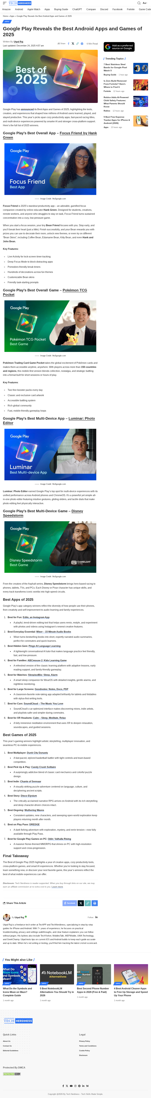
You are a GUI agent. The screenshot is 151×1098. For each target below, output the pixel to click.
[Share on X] (73, 43)
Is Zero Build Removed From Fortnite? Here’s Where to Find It (115, 84)
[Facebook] (63, 1086)
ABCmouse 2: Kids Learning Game (47, 660)
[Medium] (87, 1086)
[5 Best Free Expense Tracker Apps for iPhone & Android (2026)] (140, 120)
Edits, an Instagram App (36, 617)
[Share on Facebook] (68, 43)
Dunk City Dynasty (37, 753)
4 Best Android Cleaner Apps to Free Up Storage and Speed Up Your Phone (131, 992)
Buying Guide (110, 75)
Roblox (107, 111)
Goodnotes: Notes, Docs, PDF (51, 689)
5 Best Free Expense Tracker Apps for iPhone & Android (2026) (117, 120)
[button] (5, 3)
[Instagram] (75, 1086)
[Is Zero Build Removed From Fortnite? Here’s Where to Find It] (140, 84)
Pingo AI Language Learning (45, 646)
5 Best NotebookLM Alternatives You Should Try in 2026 (57, 992)
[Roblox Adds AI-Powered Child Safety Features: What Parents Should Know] (140, 101)
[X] (67, 1086)
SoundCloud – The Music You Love (43, 703)
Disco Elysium (29, 796)
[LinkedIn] (96, 917)
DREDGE (34, 824)
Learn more (57, 887)
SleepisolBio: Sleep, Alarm (43, 675)
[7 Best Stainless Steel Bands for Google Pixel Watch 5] (140, 68)
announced (27, 109)
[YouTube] (71, 1086)
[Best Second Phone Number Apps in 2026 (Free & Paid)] (94, 974)
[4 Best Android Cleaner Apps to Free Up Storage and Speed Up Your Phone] (131, 974)
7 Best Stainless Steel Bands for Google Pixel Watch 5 (115, 67)
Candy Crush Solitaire (43, 767)
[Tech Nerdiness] (20, 3)
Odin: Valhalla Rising (59, 839)
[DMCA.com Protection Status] (12, 1074)
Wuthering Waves (34, 810)
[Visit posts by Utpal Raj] (6, 917)
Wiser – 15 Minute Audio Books (53, 631)
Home (5, 16)
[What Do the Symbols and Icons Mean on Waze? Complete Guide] (20, 974)
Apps (12, 16)
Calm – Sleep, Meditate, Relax (49, 718)
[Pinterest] (79, 1086)
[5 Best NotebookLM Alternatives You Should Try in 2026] (57, 974)
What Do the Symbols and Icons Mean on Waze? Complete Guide (17, 992)
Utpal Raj (18, 41)
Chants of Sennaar (30, 781)
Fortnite (107, 91)
